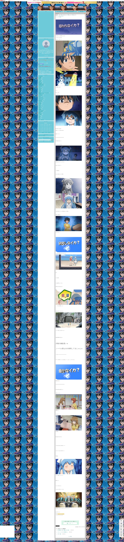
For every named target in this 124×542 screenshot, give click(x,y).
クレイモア (39, 104)
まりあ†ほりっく (40, 94)
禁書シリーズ (40, 82)
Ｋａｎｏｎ (39, 79)
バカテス (39, 87)
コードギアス (40, 80)
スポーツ (39, 118)
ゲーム (39, 115)
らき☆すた (39, 102)
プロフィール (44, 5)
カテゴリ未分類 (40, 76)
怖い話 (39, 117)
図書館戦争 (39, 109)
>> (112, 0)
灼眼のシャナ (40, 107)
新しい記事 (121, 530)
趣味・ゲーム (11, 0)
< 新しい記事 (59, 11)
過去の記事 (121, 527)
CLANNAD (39, 81)
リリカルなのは (40, 95)
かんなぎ (39, 96)
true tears (39, 106)
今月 (46, 132)
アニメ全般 (39, 114)
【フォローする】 (79, 5)
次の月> (49, 132)
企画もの (39, 116)
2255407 (83, 4)
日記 (41, 5)
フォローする (121, 524)
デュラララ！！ (40, 86)
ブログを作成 (119, 0)
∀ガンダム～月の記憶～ (42, 135)
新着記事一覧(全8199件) (70, 11)
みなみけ (39, 108)
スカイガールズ (40, 101)
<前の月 (43, 132)
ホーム (39, 5)
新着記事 (121, 533)
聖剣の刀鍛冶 (40, 100)
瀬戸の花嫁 (39, 103)
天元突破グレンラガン (41, 93)
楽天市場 (122, 0)
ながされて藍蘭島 (40, 111)
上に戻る (121, 536)
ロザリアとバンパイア (41, 110)
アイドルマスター (40, 97)
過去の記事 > (82, 11)
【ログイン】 (84, 5)
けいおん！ (39, 89)
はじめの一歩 (40, 88)
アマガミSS (40, 90)
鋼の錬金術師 (40, 83)
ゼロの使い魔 (40, 113)
